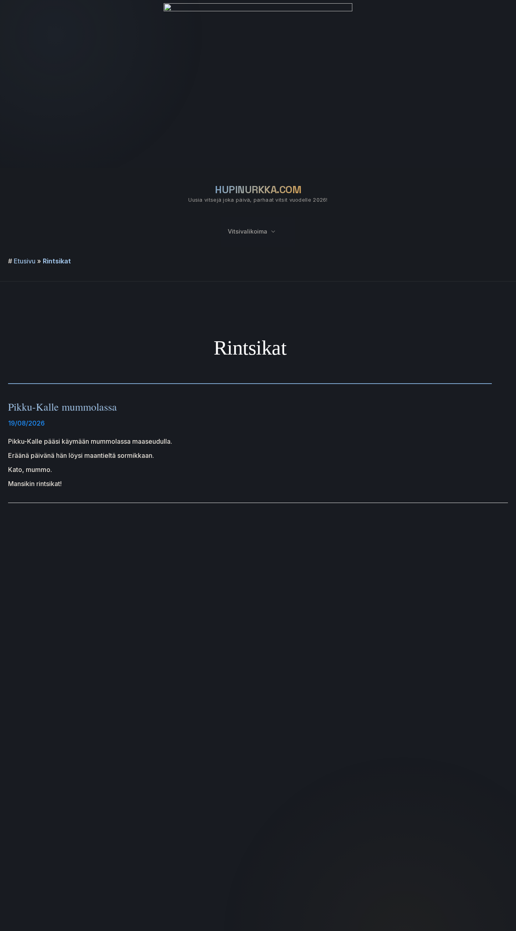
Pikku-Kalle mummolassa (62, 406)
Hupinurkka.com (258, 189)
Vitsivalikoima (247, 231)
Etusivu (24, 261)
